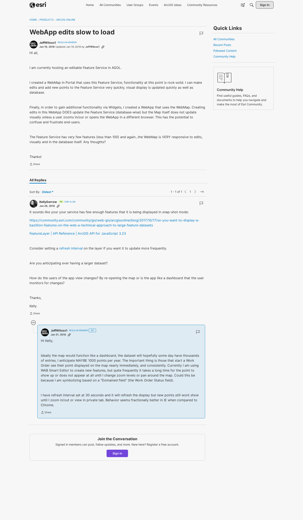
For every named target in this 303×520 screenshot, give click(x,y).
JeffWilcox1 (47, 42)
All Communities (224, 39)
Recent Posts (222, 45)
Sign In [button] (117, 453)
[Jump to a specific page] (201, 191)
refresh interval (71, 248)
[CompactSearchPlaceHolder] (251, 5)
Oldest (47, 192)
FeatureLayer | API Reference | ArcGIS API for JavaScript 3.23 (77, 233)
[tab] (38, 180)
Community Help (224, 56)
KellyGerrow (48, 202)
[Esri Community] (38, 5)
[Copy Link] (102, 47)
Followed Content (225, 50)
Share (34, 164)
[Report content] (201, 33)
